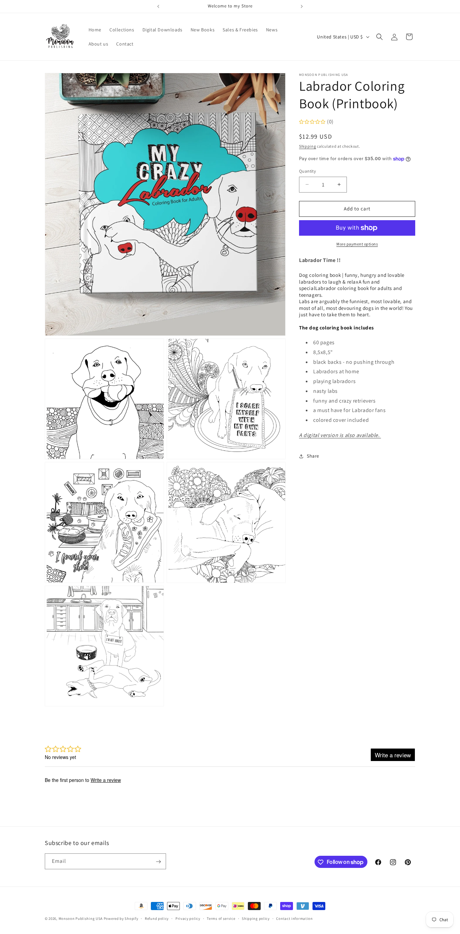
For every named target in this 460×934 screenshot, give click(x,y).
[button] (379, 36)
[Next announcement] (301, 6)
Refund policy (157, 918)
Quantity (307, 171)
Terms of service (221, 918)
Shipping (307, 146)
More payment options (357, 243)
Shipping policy (256, 918)
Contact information (294, 918)
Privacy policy (187, 918)
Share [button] (313, 456)
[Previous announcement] (158, 6)
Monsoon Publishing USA (81, 918)
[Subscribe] (158, 862)
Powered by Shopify (121, 918)
